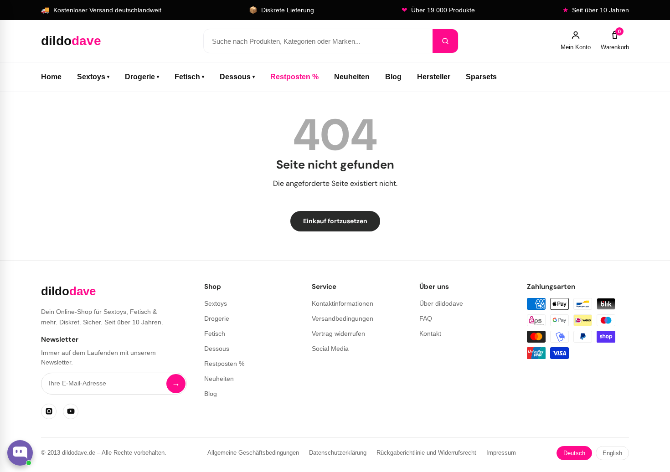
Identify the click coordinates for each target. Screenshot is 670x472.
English (612, 453)
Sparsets (481, 77)
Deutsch (574, 453)
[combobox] (318, 41)
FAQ (425, 318)
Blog (393, 77)
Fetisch (189, 77)
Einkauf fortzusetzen (335, 221)
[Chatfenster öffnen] (20, 453)
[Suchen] (445, 41)
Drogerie (142, 77)
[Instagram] (49, 411)
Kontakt (430, 333)
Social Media (330, 348)
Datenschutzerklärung (337, 452)
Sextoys (93, 77)
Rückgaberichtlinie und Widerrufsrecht (426, 452)
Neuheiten (352, 77)
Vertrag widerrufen (338, 333)
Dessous (237, 77)
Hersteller (433, 77)
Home (51, 77)
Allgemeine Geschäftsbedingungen (253, 452)
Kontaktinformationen (342, 303)
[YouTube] (70, 411)
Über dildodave (441, 303)
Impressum (501, 452)
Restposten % (294, 77)
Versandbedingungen (342, 318)
